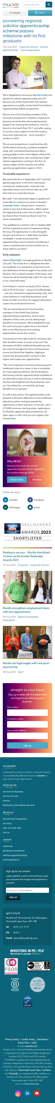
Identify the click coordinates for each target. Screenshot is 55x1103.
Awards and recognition (15, 818)
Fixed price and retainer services (19, 804)
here (13, 418)
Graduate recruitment (13, 850)
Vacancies (8, 845)
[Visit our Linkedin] (27, 1093)
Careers (7, 839)
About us (8, 812)
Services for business (13, 791)
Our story (7, 823)
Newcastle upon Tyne (30, 1069)
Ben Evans (42, 94)
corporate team (11, 205)
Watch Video (17, 479)
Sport (20, 672)
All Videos (37, 479)
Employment (9, 620)
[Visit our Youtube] (37, 1093)
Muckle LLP (31, 1046)
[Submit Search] (49, 5)
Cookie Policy (28, 1039)
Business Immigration (28, 616)
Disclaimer (42, 1039)
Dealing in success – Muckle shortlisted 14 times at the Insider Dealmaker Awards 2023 (26, 556)
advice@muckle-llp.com (25, 937)
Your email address (17, 730)
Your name (13, 706)
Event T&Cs (23, 1042)
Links (34, 1042)
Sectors (6, 800)
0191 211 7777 (21, 926)
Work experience (11, 859)
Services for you (10, 795)
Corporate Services (39, 565)
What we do (10, 785)
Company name (15, 718)
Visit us (6, 832)
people (41, 775)
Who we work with (12, 827)
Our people (9, 765)
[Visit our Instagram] (18, 1093)
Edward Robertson (31, 1084)
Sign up (27, 745)
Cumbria (46, 1069)
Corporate (23, 565)
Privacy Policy (12, 1039)
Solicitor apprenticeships (15, 855)
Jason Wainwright (12, 260)
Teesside (13, 1073)
